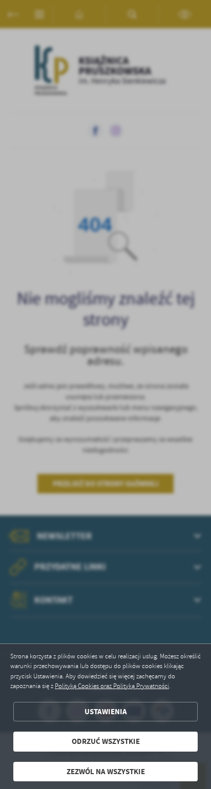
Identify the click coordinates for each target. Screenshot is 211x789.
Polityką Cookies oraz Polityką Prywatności (112, 686)
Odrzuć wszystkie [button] (106, 741)
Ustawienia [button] (106, 712)
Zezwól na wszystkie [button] (106, 771)
